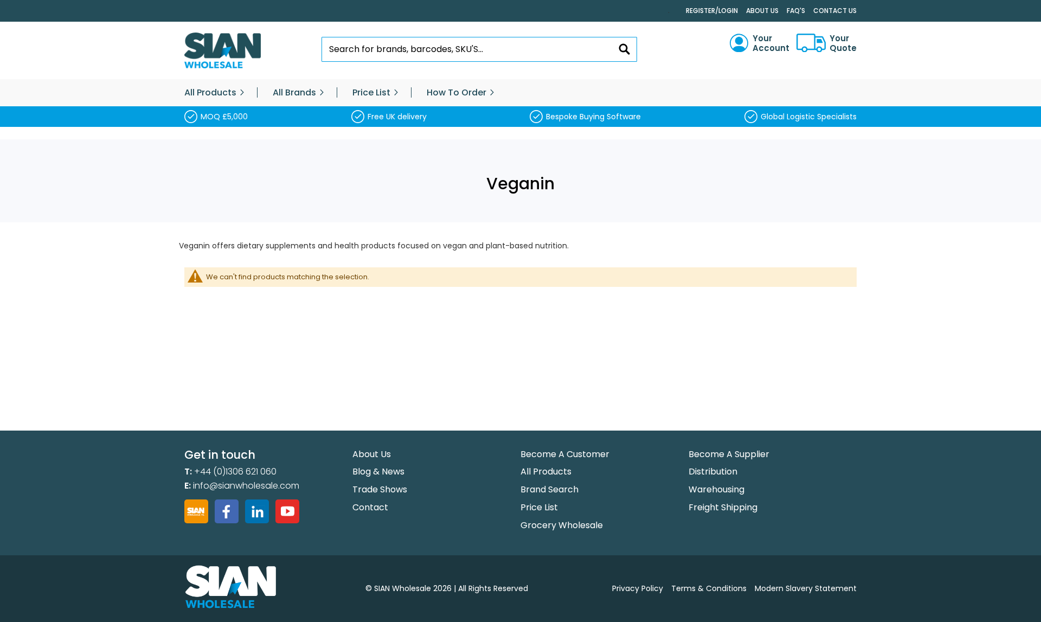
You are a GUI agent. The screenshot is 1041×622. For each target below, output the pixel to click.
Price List (539, 507)
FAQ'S (796, 10)
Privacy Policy (637, 588)
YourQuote (843, 43)
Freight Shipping (723, 507)
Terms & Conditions (709, 588)
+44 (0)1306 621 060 (235, 471)
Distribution (713, 471)
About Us (762, 10)
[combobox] (480, 49)
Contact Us (835, 10)
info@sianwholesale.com (246, 485)
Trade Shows (379, 489)
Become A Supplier (729, 454)
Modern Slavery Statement (806, 588)
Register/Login (712, 10)
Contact (370, 507)
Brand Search (549, 489)
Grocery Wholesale (561, 525)
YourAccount (771, 43)
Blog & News (378, 471)
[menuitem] (210, 92)
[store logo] (222, 51)
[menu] (520, 92)
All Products (545, 471)
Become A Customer (564, 454)
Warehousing (716, 489)
